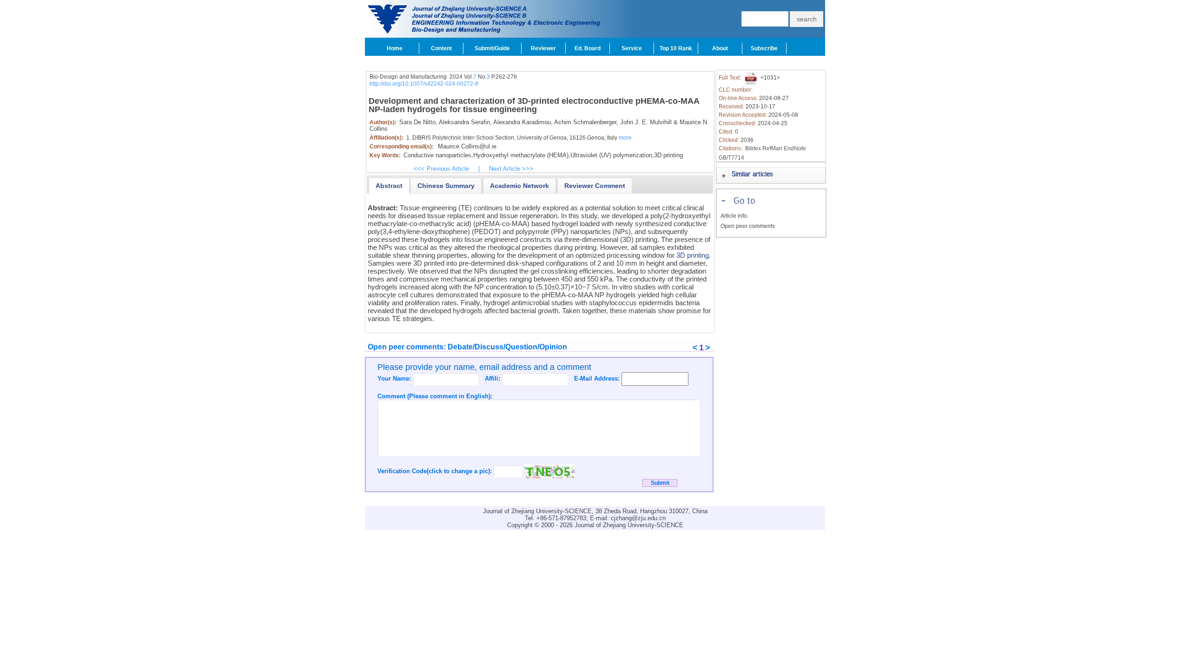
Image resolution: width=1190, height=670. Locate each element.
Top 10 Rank (676, 48)
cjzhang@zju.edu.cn (638, 518)
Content (441, 48)
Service (631, 48)
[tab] (389, 186)
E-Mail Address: (597, 378)
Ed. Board (588, 48)
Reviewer (543, 48)
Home (395, 48)
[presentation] (389, 185)
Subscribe (764, 48)
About (720, 48)
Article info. (734, 216)
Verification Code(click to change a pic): (435, 471)
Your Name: (395, 378)
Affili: (493, 378)
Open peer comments (748, 226)
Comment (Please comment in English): (434, 396)
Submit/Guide (492, 48)
